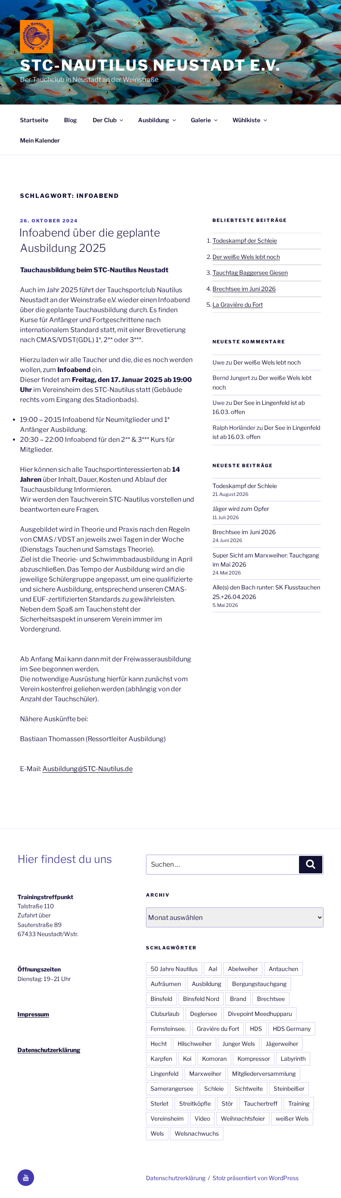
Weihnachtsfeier (243, 1118)
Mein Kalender (40, 140)
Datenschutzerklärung (48, 1049)
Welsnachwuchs (197, 1133)
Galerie (201, 119)
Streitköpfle (195, 1103)
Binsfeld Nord (201, 998)
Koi (187, 1058)
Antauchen (283, 968)
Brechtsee (271, 998)
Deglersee (203, 1013)
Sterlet (159, 1103)
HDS (256, 1028)
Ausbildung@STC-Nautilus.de (87, 769)
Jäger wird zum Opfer (241, 508)
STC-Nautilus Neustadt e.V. (150, 65)
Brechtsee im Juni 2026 (244, 288)
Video (202, 1118)
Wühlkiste (246, 119)
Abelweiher (243, 968)
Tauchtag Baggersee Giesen (250, 272)
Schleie (214, 1088)
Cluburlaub (165, 1013)
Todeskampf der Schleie (245, 240)
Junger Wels (238, 1043)
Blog (70, 119)
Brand (238, 998)
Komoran (214, 1058)
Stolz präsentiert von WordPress (256, 1177)
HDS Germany (292, 1028)
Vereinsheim (167, 1118)
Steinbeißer (289, 1088)
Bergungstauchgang (259, 983)
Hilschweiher (195, 1043)
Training (298, 1103)
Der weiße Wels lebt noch (246, 256)
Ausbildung (153, 119)
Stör (227, 1103)
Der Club (104, 119)
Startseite (34, 119)
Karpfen (161, 1058)
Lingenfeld (164, 1073)
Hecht (159, 1043)
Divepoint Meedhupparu (260, 1013)
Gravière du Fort (218, 1028)
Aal (212, 968)
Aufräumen (166, 983)
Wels (157, 1133)
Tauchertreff (260, 1103)
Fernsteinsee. (168, 1028)
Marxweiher (205, 1073)
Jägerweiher (282, 1043)
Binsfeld (161, 998)
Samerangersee (172, 1088)
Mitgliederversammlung (264, 1073)
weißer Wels (292, 1118)
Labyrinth (293, 1058)
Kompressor (253, 1058)
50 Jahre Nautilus (174, 968)
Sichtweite (249, 1088)
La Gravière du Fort (238, 304)
